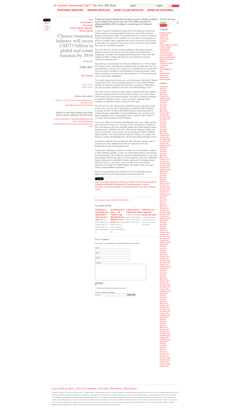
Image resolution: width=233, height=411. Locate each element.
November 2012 (165, 311)
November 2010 (165, 360)
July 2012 (163, 319)
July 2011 (163, 343)
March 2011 (163, 352)
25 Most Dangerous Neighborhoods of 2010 (134, 211)
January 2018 (164, 186)
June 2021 (163, 123)
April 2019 (163, 155)
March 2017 (163, 206)
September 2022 (165, 99)
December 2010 (165, 358)
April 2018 (163, 180)
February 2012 (164, 329)
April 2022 (163, 109)
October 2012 (164, 313)
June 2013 (163, 297)
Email (97, 253)
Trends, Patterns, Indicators (81, 27)
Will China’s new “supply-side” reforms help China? (149, 212)
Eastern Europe (165, 73)
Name (97, 248)
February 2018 (164, 184)
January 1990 (164, 366)
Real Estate (88, 25)
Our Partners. (130, 388)
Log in (55, 388)
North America (86, 22)
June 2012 (163, 321)
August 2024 (164, 86)
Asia (91, 19)
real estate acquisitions (112, 186)
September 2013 (165, 291)
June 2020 (163, 129)
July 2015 (163, 246)
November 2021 (165, 119)
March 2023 (163, 95)
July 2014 (163, 271)
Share (47, 23)
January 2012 (164, 331)
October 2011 (164, 337)
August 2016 (164, 220)
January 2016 (164, 234)
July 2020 (163, 127)
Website (90, 87)
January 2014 (164, 283)
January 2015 (164, 258)
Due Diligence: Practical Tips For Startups (79, 105)
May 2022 (163, 107)
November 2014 (165, 263)
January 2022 (164, 115)
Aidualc (89, 75)
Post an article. (67, 388)
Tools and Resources (167, 53)
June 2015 (163, 248)
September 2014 (165, 267)
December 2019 (165, 139)
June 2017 (163, 200)
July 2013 (163, 295)
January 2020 (164, 137)
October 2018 (164, 167)
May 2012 (163, 323)
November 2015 (165, 238)
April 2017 (163, 204)
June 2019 (163, 151)
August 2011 (164, 341)
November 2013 (165, 287)
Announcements (165, 49)
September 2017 (165, 194)
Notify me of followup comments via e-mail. (111, 288)
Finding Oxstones (165, 33)
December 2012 (165, 309)
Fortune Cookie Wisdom (167, 57)
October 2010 (164, 362)
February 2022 (164, 113)
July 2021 (163, 121)
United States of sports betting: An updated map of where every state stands (101, 215)
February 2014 (164, 281)
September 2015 (165, 242)
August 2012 (164, 317)
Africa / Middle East (166, 69)
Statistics (163, 61)
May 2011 (163, 348)
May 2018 (163, 178)
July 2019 (163, 149)
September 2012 (165, 315)
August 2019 (164, 147)
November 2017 (165, 190)
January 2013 (164, 307)
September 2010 (165, 364)
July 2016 (163, 222)
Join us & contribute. (87, 388)
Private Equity (164, 39)
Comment (98, 262)
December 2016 (165, 212)
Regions (162, 67)
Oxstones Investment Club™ (74, 5)
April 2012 (163, 325)
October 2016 (164, 216)
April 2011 (163, 350)
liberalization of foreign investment (127, 184)
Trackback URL (124, 200)
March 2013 (163, 303)
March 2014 (163, 279)
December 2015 (165, 236)
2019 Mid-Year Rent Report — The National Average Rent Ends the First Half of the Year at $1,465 (117, 216)
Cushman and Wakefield (104, 184)
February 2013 (164, 305)
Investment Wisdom (166, 55)
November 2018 (165, 165)
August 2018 (164, 171)
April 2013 (163, 301)
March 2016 (163, 230)
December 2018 (165, 163)
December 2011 (165, 333)
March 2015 (163, 254)
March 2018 (163, 182)
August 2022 (164, 101)
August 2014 (164, 269)
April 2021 (163, 125)
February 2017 (164, 208)
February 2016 (164, 232)
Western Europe (86, 30)
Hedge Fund (164, 37)
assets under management (109, 182)
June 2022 (163, 105)
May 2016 (163, 226)
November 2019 (165, 141)
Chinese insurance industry (146, 182)
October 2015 (164, 240)
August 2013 (164, 293)
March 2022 (163, 111)
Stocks (162, 43)
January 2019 (164, 161)
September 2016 (165, 218)
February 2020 (164, 135)
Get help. (103, 388)
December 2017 (165, 188)
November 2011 (165, 335)
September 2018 (165, 169)
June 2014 (163, 273)
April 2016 (163, 228)
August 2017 (164, 196)
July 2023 (163, 88)
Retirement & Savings (167, 59)
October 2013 (164, 289)
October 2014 (164, 265)
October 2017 (164, 192)
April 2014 (163, 277)
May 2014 (163, 275)
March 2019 (163, 157)
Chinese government (127, 182)
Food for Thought (165, 47)
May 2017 (163, 202)
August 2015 (164, 244)
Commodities (164, 35)
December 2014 (165, 260)
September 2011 (165, 339)
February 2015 (164, 256)
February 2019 (164, 159)
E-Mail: (97, 295)
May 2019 (163, 153)
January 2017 (164, 210)
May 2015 (163, 250)
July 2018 (163, 173)
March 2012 (163, 327)
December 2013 (165, 285)
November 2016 (165, 214)
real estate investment (130, 186)
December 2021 (165, 117)
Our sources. (116, 388)
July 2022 (163, 103)
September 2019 (165, 145)
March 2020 (163, 133)
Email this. (47, 28)
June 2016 (163, 224)
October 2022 (164, 97)
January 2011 (164, 356)
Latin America (164, 75)
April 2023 (163, 93)
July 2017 (163, 198)
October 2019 (164, 143)
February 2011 (164, 354)
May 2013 (163, 299)
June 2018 (163, 175)
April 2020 (163, 131)
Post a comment (100, 200)
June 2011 (163, 346)
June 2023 (163, 90)
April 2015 (163, 252)
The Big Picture (165, 51)
